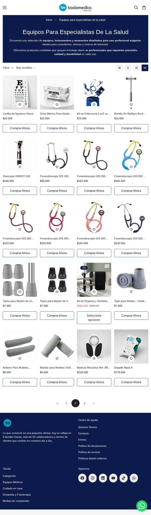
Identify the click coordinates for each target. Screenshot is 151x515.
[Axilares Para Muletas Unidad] (20, 346)
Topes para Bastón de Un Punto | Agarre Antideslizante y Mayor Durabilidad (19, 301)
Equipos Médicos (13, 482)
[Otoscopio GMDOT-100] (20, 155)
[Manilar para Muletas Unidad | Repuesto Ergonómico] (57, 346)
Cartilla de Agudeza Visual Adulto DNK (18, 114)
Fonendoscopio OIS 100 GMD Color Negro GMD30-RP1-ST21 (56, 176)
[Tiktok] (124, 478)
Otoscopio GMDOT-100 (16, 176)
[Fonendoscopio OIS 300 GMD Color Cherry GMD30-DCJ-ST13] (20, 217)
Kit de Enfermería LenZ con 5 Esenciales (93, 114)
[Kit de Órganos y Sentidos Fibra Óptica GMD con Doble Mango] (94, 280)
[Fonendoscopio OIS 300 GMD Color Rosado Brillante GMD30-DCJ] (94, 217)
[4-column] (145, 68)
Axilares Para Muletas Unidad (15, 368)
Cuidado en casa (12, 488)
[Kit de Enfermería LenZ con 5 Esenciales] (94, 93)
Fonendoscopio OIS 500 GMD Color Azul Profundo (129, 238)
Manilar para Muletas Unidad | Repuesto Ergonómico (57, 368)
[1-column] (119, 68)
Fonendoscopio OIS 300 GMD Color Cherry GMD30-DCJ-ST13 (19, 238)
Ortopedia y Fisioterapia (17, 494)
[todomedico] (75, 7)
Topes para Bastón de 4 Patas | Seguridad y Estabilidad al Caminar (54, 301)
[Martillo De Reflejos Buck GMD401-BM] (131, 93)
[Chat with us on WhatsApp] (141, 505)
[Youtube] (113, 478)
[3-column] (136, 68)
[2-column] (128, 68)
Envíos (82, 439)
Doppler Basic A (123, 367)
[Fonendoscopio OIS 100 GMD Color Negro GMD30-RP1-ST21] (57, 155)
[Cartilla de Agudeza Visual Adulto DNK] (20, 93)
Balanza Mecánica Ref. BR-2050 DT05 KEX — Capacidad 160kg (93, 368)
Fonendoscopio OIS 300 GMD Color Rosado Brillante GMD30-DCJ (93, 238)
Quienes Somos (87, 427)
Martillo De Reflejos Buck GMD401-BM (128, 114)
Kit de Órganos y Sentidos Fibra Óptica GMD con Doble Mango (94, 301)
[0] (144, 7)
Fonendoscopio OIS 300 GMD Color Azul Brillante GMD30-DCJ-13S (128, 176)
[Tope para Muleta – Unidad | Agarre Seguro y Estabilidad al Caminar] (131, 280)
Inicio (49, 19)
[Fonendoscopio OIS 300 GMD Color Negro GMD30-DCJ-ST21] (94, 155)
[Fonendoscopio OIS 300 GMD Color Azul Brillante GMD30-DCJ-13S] (131, 155)
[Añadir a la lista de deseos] (20, 104)
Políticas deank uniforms (92, 458)
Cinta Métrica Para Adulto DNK (55, 114)
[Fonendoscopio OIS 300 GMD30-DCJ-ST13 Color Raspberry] (57, 217)
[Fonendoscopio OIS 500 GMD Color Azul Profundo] (131, 217)
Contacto (83, 433)
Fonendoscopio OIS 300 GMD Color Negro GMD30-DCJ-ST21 (93, 176)
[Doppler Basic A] (131, 346)
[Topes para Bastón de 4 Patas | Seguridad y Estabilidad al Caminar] (57, 280)
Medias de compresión (16, 500)
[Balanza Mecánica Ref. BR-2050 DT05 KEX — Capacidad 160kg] (94, 346)
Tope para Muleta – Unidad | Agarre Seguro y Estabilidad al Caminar (130, 301)
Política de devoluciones (92, 445)
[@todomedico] (93, 478)
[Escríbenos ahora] (134, 478)
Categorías (9, 475)
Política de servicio (89, 452)
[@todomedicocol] (82, 478)
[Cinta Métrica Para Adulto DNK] (57, 93)
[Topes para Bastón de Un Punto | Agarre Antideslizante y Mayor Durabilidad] (20, 280)
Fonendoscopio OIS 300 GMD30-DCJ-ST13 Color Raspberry (54, 238)
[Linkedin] (103, 478)
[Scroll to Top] (144, 495)
